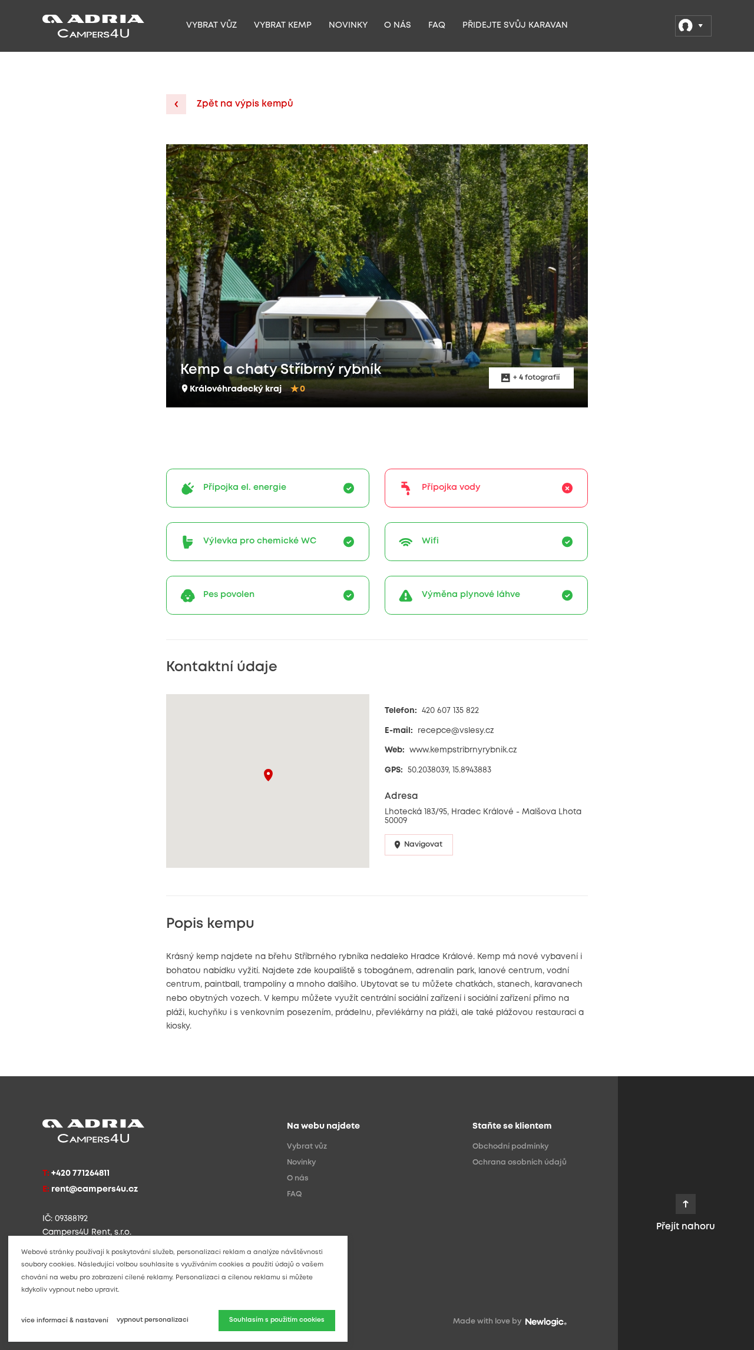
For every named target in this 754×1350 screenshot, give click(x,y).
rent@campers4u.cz (94, 1189)
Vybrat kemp (283, 25)
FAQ (436, 25)
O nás (397, 25)
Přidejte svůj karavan (515, 25)
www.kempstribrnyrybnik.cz (463, 750)
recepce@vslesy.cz (456, 730)
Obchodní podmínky (510, 1146)
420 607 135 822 (450, 710)
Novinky (348, 25)
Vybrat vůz (211, 25)
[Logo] (109, 26)
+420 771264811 (80, 1173)
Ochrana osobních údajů (519, 1162)
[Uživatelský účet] (693, 26)
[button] (268, 775)
